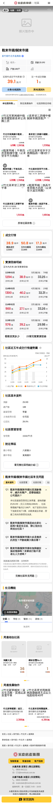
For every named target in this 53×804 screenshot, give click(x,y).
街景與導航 (12, 612)
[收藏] (23, 644)
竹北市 (23, 734)
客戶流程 (38, 761)
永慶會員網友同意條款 (26, 95)
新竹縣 (16, 734)
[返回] (4, 3)
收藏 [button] (49, 10)
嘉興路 (31, 734)
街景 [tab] (19, 10)
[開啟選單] (49, 3)
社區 (9, 734)
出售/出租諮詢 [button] (14, 89)
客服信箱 (26, 761)
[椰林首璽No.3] (39, 659)
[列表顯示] (49, 109)
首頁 (4, 734)
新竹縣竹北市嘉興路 (11, 56)
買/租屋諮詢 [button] (38, 89)
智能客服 (14, 761)
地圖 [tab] (12, 10)
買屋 (4, 746)
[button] (26, 492)
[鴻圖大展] (14, 659)
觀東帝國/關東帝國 (38, 746)
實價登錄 (5, 740)
